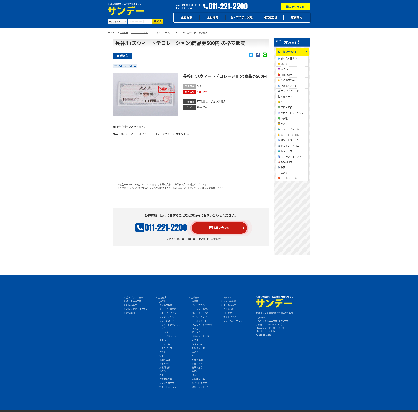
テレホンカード (289, 178)
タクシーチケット (290, 129)
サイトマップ (229, 316)
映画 (283, 167)
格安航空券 (270, 17)
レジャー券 (286, 151)
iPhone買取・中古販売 (137, 308)
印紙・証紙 (286, 107)
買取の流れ (228, 308)
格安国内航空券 (133, 301)
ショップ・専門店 (127, 65)
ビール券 (163, 332)
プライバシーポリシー (234, 320)
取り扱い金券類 (287, 52)
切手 (283, 102)
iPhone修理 (131, 305)
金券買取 (186, 17)
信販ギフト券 (165, 348)
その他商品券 (288, 80)
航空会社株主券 (289, 58)
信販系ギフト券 (289, 85)
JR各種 (284, 118)
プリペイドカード (290, 91)
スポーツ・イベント (291, 156)
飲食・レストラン (290, 140)
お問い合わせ (296, 6)
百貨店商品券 (288, 74)
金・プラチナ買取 (242, 17)
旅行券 (284, 63)
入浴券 (284, 172)
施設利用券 (286, 161)
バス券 (284, 123)
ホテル (284, 69)
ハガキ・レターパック (292, 112)
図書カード (286, 96)
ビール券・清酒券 (290, 134)
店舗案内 (296, 17)
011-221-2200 (228, 6)
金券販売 (212, 17)
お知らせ (227, 297)
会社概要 (227, 312)
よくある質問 (229, 305)
